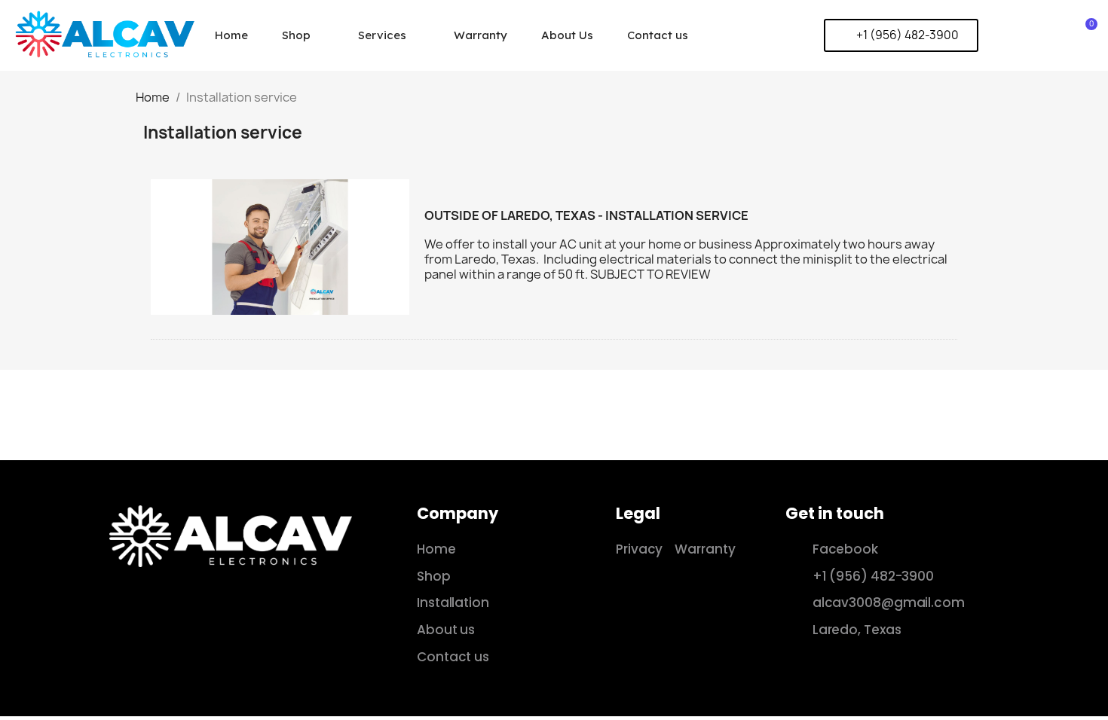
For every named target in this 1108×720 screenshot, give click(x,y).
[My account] (1062, 35)
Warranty (480, 35)
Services (382, 35)
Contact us (657, 35)
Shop (296, 35)
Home (231, 35)
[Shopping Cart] (1086, 35)
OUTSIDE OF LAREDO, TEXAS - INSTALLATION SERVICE (586, 215)
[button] (901, 35)
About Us (567, 35)
